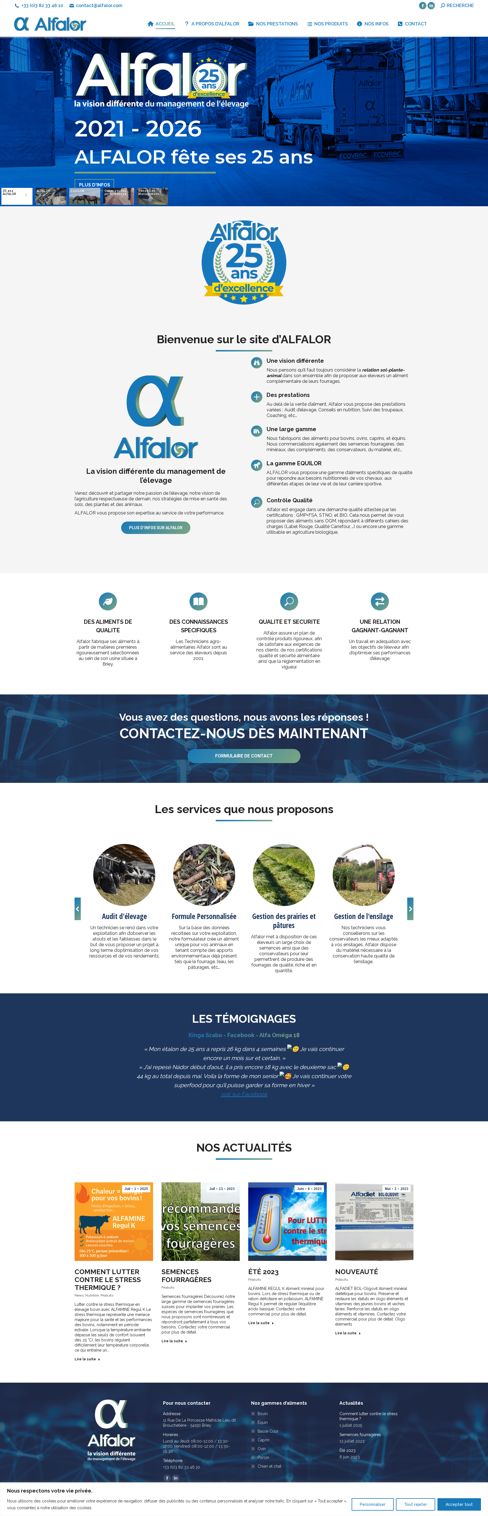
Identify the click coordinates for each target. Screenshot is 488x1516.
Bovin (263, 1413)
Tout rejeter (415, 1504)
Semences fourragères (187, 1276)
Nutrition (92, 1295)
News (79, 1295)
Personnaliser (372, 1504)
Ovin (262, 1449)
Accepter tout (459, 1504)
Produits (107, 1295)
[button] (78, 909)
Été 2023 (263, 1272)
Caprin (263, 1440)
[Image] (124, 875)
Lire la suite (85, 1359)
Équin (263, 1422)
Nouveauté (356, 1272)
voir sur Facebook (244, 1094)
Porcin (263, 1457)
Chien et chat (269, 1466)
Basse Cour (268, 1431)
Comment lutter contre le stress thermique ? (108, 1280)
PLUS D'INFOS (94, 163)
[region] (244, 1499)
